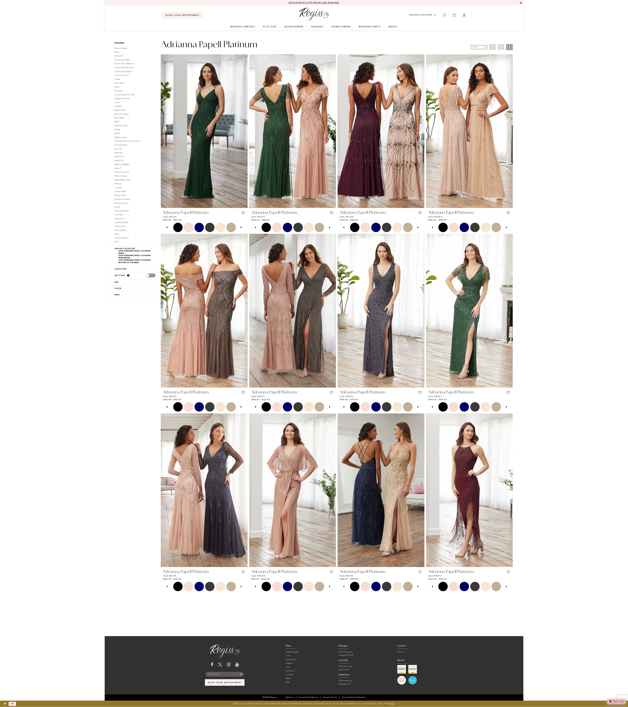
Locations (290, 675)
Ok (12, 704)
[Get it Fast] (128, 275)
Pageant (289, 663)
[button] (454, 15)
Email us (400, 652)
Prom (288, 656)
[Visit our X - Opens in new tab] (220, 664)
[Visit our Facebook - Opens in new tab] (212, 664)
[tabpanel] (178, 227)
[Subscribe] (240, 674)
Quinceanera (291, 659)
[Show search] (445, 15)
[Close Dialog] (5, 704)
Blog (287, 682)
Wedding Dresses (292, 652)
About (288, 678)
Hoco (288, 667)
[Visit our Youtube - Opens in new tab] (237, 664)
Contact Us (290, 671)
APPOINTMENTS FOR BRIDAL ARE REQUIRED (314, 3)
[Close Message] (520, 3)
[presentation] (151, 275)
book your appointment (225, 683)
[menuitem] (182, 15)
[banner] (314, 14)
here (391, 703)
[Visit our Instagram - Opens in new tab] (228, 664)
